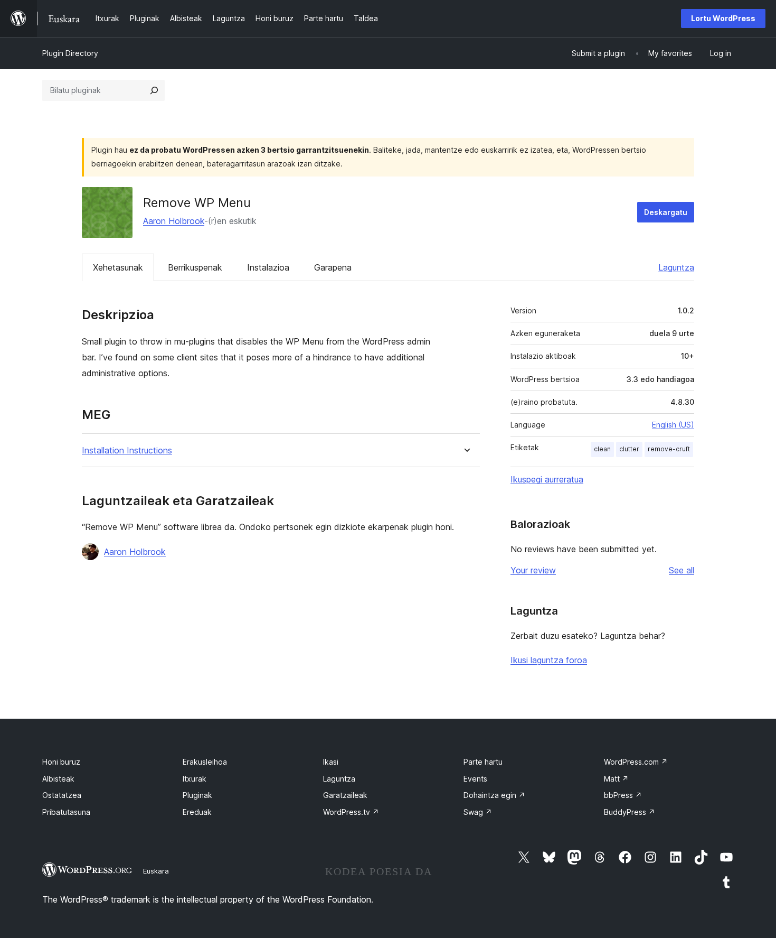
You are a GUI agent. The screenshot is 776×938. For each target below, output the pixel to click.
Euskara (156, 871)
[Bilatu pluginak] (154, 90)
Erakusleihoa (205, 761)
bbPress (623, 795)
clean (602, 449)
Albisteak (58, 778)
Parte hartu (483, 761)
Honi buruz (61, 761)
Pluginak (197, 795)
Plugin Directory (70, 53)
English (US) (673, 424)
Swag (477, 811)
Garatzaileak (345, 795)
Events (475, 778)
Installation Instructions (127, 450)
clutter (629, 449)
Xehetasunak (118, 267)
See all (681, 570)
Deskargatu (665, 212)
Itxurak (194, 778)
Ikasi (330, 761)
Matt (616, 778)
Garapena (333, 267)
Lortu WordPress (723, 18)
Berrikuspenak (195, 267)
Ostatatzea (61, 795)
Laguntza (676, 267)
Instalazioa (268, 267)
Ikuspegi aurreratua (546, 479)
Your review (533, 570)
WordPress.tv (351, 811)
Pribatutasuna (66, 811)
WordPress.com (636, 761)
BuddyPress (629, 811)
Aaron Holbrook (173, 221)
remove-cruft (669, 449)
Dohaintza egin (494, 795)
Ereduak (197, 811)
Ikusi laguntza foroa (548, 660)
